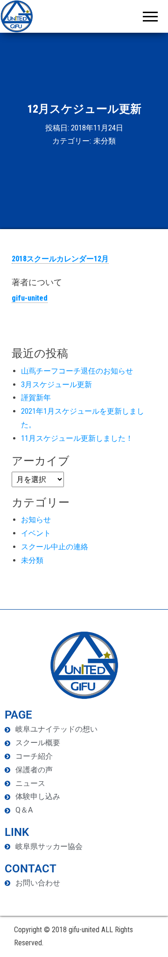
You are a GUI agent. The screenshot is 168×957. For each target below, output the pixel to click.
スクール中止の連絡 (54, 546)
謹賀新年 (36, 397)
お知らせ (36, 519)
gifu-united (30, 298)
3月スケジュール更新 (56, 384)
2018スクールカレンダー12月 (60, 258)
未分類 (104, 141)
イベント (36, 533)
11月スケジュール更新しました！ (77, 438)
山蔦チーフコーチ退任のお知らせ (77, 371)
